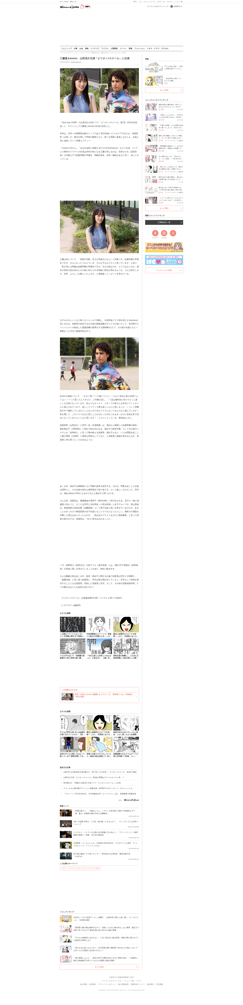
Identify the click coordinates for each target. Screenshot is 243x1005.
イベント (123, 48)
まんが (159, 1)
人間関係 (114, 48)
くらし (140, 1)
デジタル (164, 48)
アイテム (104, 48)
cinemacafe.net (76, 62)
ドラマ (89, 868)
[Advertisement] (121, 27)
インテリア (94, 48)
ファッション (139, 48)
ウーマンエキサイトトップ (157, 6)
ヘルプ (138, 981)
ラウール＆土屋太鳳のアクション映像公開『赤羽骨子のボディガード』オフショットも (98, 788)
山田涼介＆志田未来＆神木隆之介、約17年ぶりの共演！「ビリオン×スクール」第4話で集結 (100, 772)
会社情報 (83, 984)
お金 (81, 48)
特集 (147, 59)
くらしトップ (66, 48)
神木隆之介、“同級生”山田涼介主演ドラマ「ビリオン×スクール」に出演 (92, 783)
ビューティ (152, 1)
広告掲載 (159, 984)
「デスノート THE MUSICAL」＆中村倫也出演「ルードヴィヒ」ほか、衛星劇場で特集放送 (99, 794)
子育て (135, 1)
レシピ (146, 1)
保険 (86, 48)
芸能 (130, 48)
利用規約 (92, 984)
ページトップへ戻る (164, 270)
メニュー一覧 (179, 1)
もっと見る (99, 967)
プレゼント (170, 1)
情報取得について (138, 984)
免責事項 (150, 984)
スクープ (80, 868)
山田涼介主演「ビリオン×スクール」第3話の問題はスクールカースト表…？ (93, 777)
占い (164, 1)
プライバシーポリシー (107, 984)
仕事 (75, 48)
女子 (97, 868)
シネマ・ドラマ (153, 48)
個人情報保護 (123, 984)
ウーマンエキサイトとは (111, 981)
